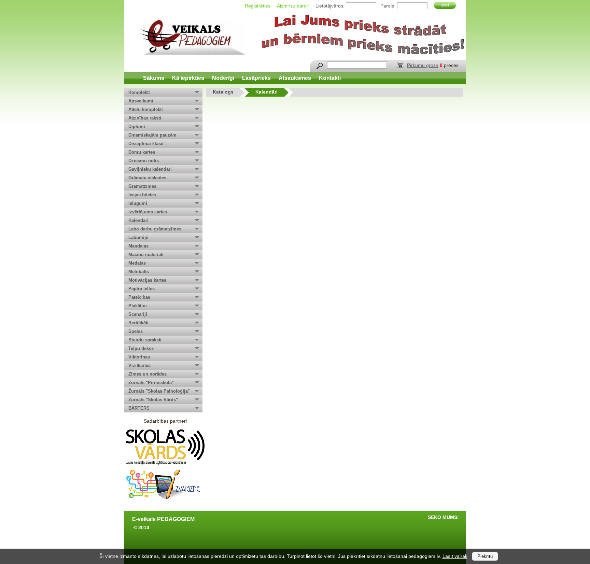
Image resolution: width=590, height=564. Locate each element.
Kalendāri (138, 220)
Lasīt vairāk (454, 556)
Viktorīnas (139, 356)
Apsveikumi (140, 100)
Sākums (153, 78)
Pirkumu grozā (422, 65)
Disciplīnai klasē (145, 143)
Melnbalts (138, 271)
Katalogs (223, 92)
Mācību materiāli (146, 254)
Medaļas (137, 263)
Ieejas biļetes (142, 194)
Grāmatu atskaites (147, 177)
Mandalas (138, 246)
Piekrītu (485, 556)
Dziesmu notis (143, 160)
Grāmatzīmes (142, 186)
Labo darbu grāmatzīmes (154, 228)
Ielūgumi (137, 203)
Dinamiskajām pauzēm (152, 135)
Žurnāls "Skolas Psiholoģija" (159, 391)
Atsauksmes (295, 78)
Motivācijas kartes (147, 280)
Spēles (135, 331)
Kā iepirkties (188, 78)
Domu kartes (141, 152)
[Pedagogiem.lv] (193, 37)
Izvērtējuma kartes (147, 211)
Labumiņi (138, 237)
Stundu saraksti (144, 339)
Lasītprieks (256, 78)
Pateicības (139, 297)
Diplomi (136, 126)
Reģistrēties (257, 6)
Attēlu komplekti (145, 109)
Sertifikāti (138, 322)
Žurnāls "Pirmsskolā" (151, 382)
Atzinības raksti (144, 118)
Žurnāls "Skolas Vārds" (153, 399)
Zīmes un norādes (147, 374)
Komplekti (139, 92)
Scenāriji (137, 314)
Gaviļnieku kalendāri (150, 169)
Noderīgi (223, 78)
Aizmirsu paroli (293, 6)
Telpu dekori (141, 348)
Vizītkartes (139, 365)
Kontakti (330, 78)
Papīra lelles (141, 288)
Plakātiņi (137, 305)
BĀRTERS (139, 408)
